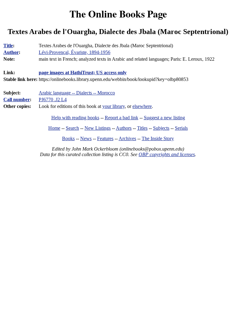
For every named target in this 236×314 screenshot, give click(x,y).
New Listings (98, 128)
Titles (142, 128)
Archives (127, 138)
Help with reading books (75, 117)
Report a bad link (121, 117)
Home (54, 128)
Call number (16, 99)
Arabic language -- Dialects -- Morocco (77, 92)
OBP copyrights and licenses (167, 154)
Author (11, 52)
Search (72, 128)
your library (113, 106)
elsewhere (142, 106)
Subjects (161, 128)
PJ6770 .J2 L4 (53, 99)
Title (8, 45)
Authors (124, 128)
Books (68, 138)
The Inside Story (158, 138)
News (86, 138)
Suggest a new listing (164, 117)
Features (105, 138)
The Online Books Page (118, 13)
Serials (181, 128)
